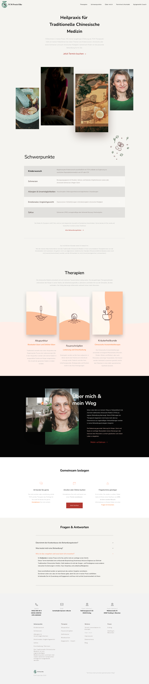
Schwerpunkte (38, 624)
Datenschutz (89, 639)
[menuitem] (84, 5)
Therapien (64, 624)
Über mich (88, 633)
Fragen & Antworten (107, 505)
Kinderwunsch (35, 171)
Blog (86, 643)
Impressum (89, 636)
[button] (74, 543)
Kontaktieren (36, 502)
